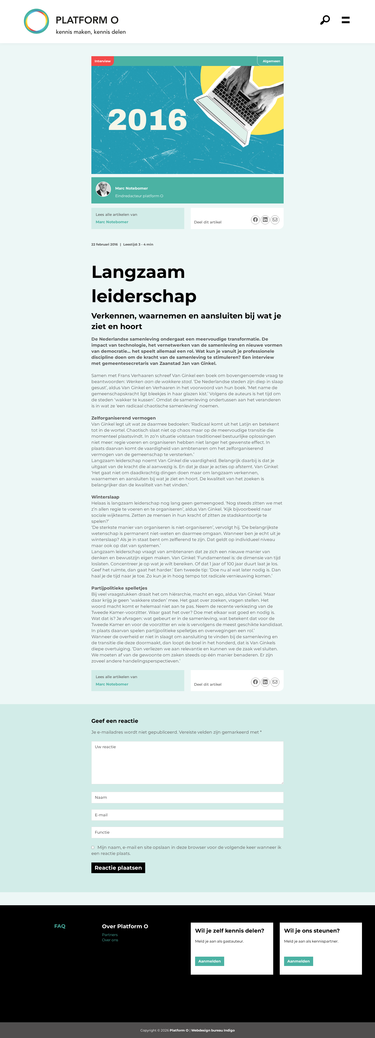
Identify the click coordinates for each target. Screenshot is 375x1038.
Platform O (179, 1030)
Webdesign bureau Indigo (213, 1030)
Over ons (110, 940)
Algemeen (271, 61)
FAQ (59, 926)
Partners (110, 935)
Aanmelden (209, 961)
